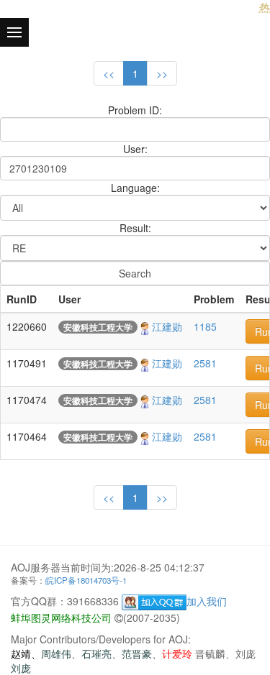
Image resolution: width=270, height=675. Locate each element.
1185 (205, 326)
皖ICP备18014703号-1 (86, 580)
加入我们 (206, 601)
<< (108, 73)
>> (162, 73)
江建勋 (167, 326)
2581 (205, 363)
